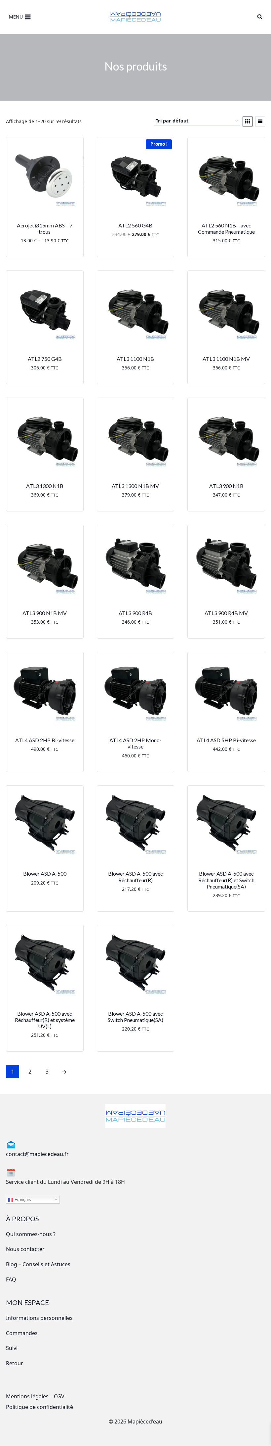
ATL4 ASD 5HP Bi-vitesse (226, 740)
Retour (14, 1363)
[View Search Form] (259, 17)
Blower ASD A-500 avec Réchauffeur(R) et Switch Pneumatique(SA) (226, 879)
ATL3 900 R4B (135, 613)
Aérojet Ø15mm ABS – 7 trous (44, 228)
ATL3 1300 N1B (44, 486)
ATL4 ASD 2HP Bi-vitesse (44, 740)
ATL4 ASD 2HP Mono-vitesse (135, 743)
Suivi (12, 1348)
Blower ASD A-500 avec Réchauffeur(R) (135, 876)
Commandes (22, 1333)
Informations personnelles (39, 1318)
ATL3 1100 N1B (135, 359)
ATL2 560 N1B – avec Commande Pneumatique (226, 228)
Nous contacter (25, 1249)
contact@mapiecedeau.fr (37, 1154)
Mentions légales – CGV (35, 1396)
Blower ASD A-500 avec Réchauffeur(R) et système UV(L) (45, 1019)
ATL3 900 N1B (226, 486)
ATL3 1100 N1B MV (226, 359)
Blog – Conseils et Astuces (38, 1264)
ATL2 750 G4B (45, 359)
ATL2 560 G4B (135, 225)
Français (22, 1199)
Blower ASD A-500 (44, 873)
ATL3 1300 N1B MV (135, 486)
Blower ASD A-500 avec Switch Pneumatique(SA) (135, 1016)
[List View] (260, 121)
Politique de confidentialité (39, 1407)
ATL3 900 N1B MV (44, 613)
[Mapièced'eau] (135, 17)
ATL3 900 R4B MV (226, 613)
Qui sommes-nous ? (31, 1234)
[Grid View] (247, 121)
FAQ (11, 1279)
